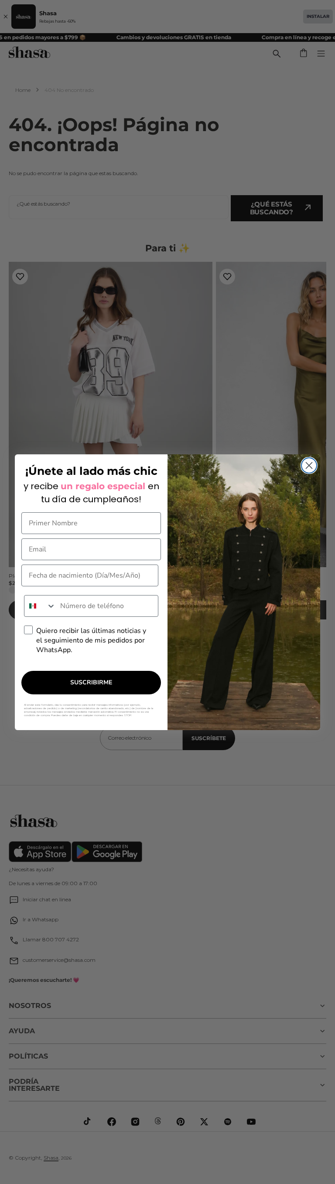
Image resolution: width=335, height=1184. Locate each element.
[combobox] (40, 605)
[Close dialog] (309, 465)
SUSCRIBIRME (91, 682)
